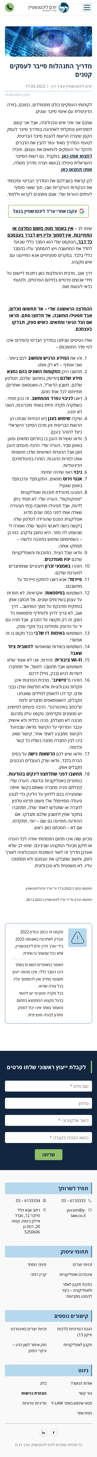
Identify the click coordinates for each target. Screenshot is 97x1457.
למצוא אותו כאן (77, 156)
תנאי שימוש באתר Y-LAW (71, 1403)
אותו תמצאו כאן (76, 169)
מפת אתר (84, 1413)
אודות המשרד (81, 1383)
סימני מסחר (37, 1264)
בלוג (43, 1383)
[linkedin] (43, 1433)
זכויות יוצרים (82, 1264)
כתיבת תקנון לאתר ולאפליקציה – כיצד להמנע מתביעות (77, 1290)
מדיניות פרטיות (34, 1403)
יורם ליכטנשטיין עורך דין (71, 86)
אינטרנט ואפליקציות (75, 1274)
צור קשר (85, 1393)
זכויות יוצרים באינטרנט (29, 1329)
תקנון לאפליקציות (77, 1344)
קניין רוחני (38, 1274)
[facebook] (53, 1433)
